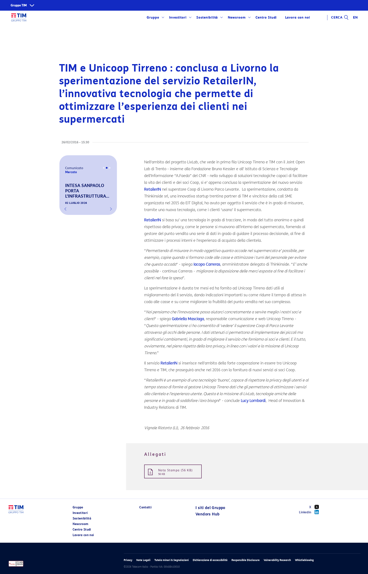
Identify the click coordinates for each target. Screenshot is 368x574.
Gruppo (153, 17)
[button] (65, 209)
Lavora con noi (83, 535)
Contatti (145, 507)
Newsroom (237, 17)
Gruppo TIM (19, 5)
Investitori (178, 17)
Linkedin (305, 512)
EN (355, 17)
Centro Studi (82, 529)
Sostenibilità (207, 17)
